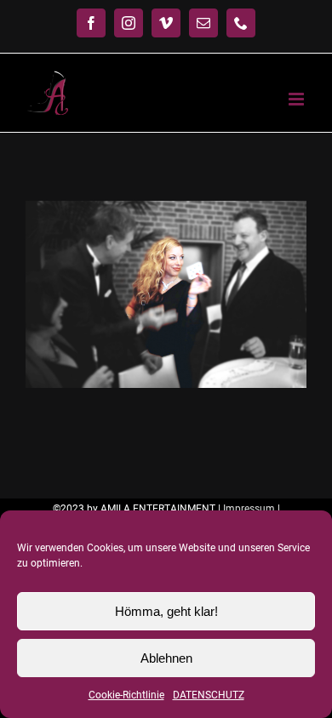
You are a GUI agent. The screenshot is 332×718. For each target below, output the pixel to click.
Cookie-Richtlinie (126, 695)
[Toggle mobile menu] (297, 99)
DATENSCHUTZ (208, 695)
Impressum (249, 509)
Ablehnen (166, 658)
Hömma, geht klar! (166, 611)
